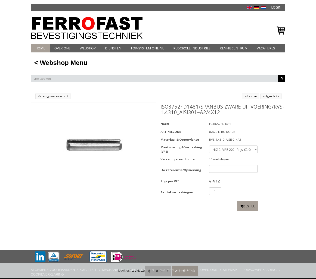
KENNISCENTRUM (234, 48)
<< (246, 96)
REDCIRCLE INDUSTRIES (192, 48)
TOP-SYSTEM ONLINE (147, 48)
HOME (40, 48)
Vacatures (266, 48)
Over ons (62, 48)
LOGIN (276, 7)
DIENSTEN (113, 48)
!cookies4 (186, 271)
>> (277, 96)
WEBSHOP (88, 48)
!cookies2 (137, 270)
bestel (249, 206)
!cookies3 (159, 271)
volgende (271, 96)
